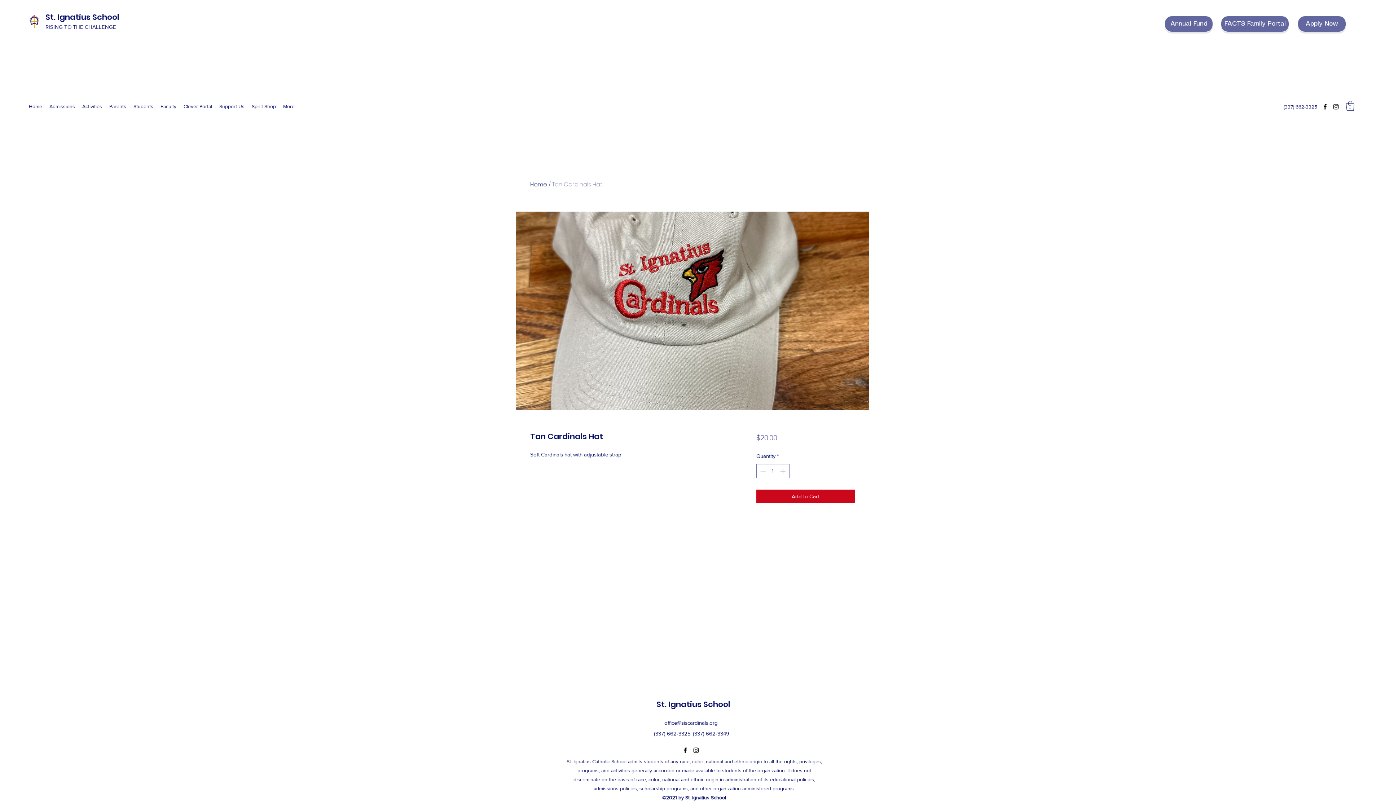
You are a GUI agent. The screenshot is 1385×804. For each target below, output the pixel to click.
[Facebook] (1325, 106)
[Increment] (783, 471)
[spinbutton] (773, 471)
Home (538, 184)
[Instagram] (1336, 106)
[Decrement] (762, 471)
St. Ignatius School (82, 17)
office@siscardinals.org (691, 723)
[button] (1350, 106)
